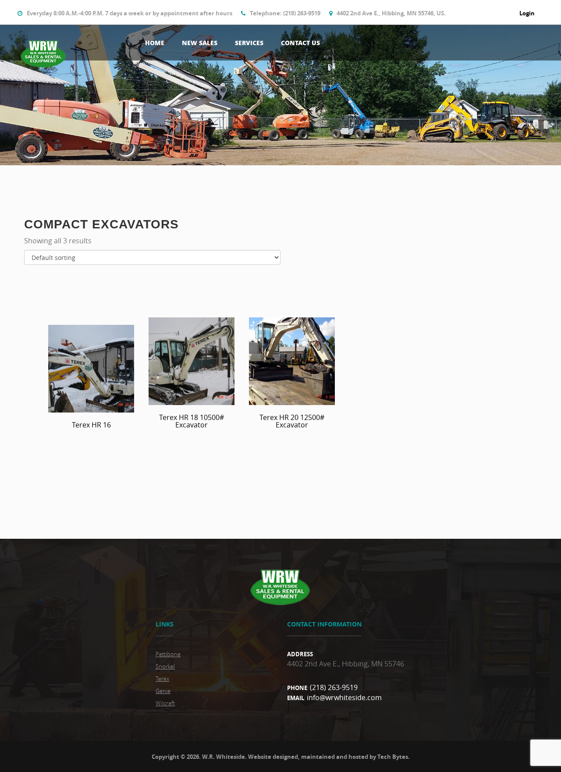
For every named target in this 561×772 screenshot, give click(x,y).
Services (249, 42)
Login (527, 13)
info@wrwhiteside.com (344, 697)
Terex (162, 679)
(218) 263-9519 (334, 687)
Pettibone (168, 654)
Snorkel (165, 666)
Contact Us (300, 42)
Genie (163, 691)
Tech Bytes (392, 757)
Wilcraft (165, 703)
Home (154, 42)
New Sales (199, 42)
